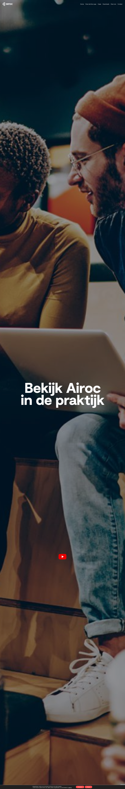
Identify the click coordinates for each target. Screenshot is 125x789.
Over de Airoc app (90, 4)
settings (70, 787)
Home (82, 4)
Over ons (113, 4)
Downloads (106, 4)
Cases (99, 4)
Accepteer (80, 787)
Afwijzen (88, 787)
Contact (120, 4)
